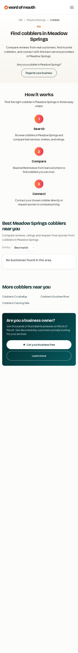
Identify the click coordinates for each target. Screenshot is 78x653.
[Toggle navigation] (72, 7)
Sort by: (6, 247)
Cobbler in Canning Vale (15, 302)
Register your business (39, 72)
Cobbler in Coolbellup (14, 296)
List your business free (41, 344)
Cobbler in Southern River (54, 296)
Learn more (39, 355)
